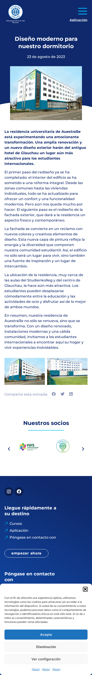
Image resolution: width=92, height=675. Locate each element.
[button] (85, 589)
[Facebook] (19, 491)
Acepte (46, 634)
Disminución (46, 647)
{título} (36, 669)
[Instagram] (8, 491)
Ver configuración (46, 659)
